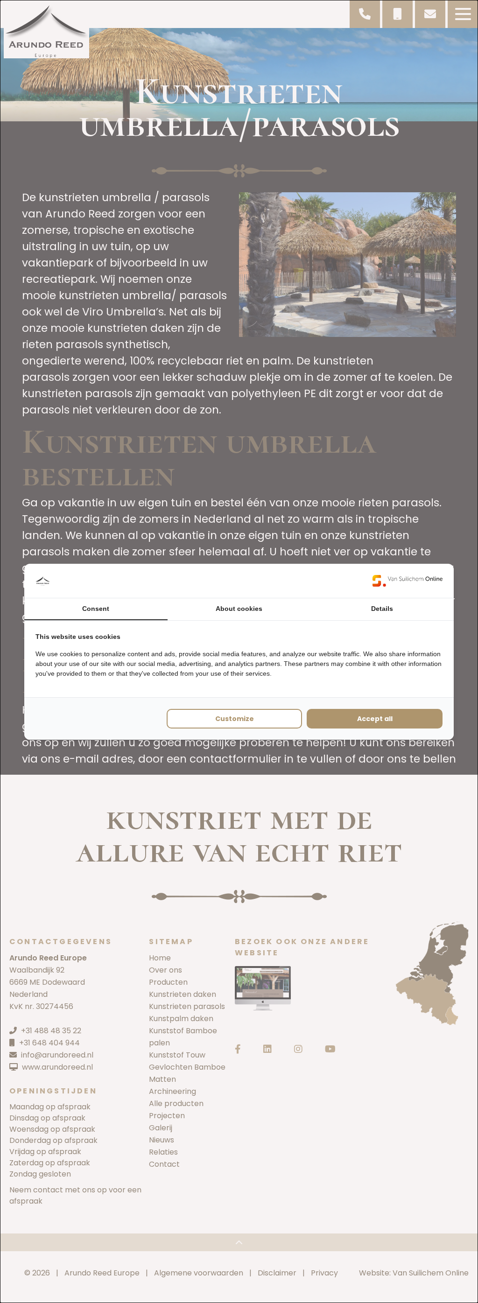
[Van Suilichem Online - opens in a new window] (408, 581)
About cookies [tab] (239, 608)
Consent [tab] (95, 608)
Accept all (375, 718)
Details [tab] (382, 608)
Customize (234, 718)
